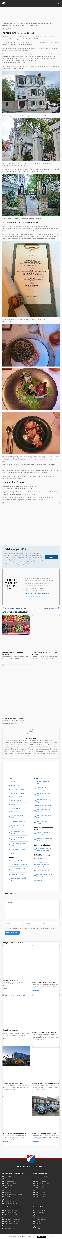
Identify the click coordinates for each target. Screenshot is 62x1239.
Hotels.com (28, 596)
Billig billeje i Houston (10, 1030)
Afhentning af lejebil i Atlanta (13, 1084)
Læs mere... (50, 1236)
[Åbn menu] (58, 3)
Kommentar (10, 902)
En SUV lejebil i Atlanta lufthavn (14, 1134)
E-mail (27, 924)
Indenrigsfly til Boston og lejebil (44, 982)
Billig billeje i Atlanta (10, 980)
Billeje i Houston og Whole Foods (44, 1134)
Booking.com (37, 596)
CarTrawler (37, 593)
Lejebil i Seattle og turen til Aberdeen (45, 1084)
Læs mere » (6, 988)
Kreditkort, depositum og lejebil (44, 1032)
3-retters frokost (24, 236)
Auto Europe (28, 593)
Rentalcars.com (46, 591)
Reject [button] (43, 1236)
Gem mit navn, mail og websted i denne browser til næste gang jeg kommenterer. (30, 928)
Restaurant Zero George (39, 37)
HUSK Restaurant (29, 492)
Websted (46, 924)
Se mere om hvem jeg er (30, 755)
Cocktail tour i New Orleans (12, 718)
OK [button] (39, 1236)
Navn (8, 924)
